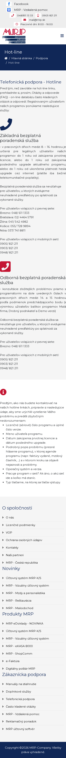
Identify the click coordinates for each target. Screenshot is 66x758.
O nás (9, 517)
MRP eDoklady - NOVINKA (24, 623)
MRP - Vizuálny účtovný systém (27, 585)
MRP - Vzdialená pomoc (22, 714)
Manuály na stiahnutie (20, 684)
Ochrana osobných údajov (23, 540)
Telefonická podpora (20, 699)
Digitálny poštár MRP (20, 668)
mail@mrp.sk (37, 19)
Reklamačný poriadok (20, 721)
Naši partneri (14, 555)
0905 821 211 (49, 15)
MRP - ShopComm (18, 653)
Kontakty (11, 547)
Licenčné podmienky (20, 525)
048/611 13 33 (25, 15)
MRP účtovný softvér (20, 729)
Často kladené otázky (20, 706)
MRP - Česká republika (21, 562)
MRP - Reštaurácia (18, 600)
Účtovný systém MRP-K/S (23, 578)
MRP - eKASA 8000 (19, 646)
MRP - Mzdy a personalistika (25, 593)
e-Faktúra (12, 661)
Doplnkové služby (18, 691)
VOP (8, 532)
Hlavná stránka (21, 58)
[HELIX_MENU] (62, 36)
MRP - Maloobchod (19, 608)
